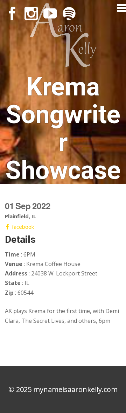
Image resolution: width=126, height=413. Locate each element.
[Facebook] (12, 13)
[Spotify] (69, 13)
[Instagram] (31, 13)
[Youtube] (50, 13)
